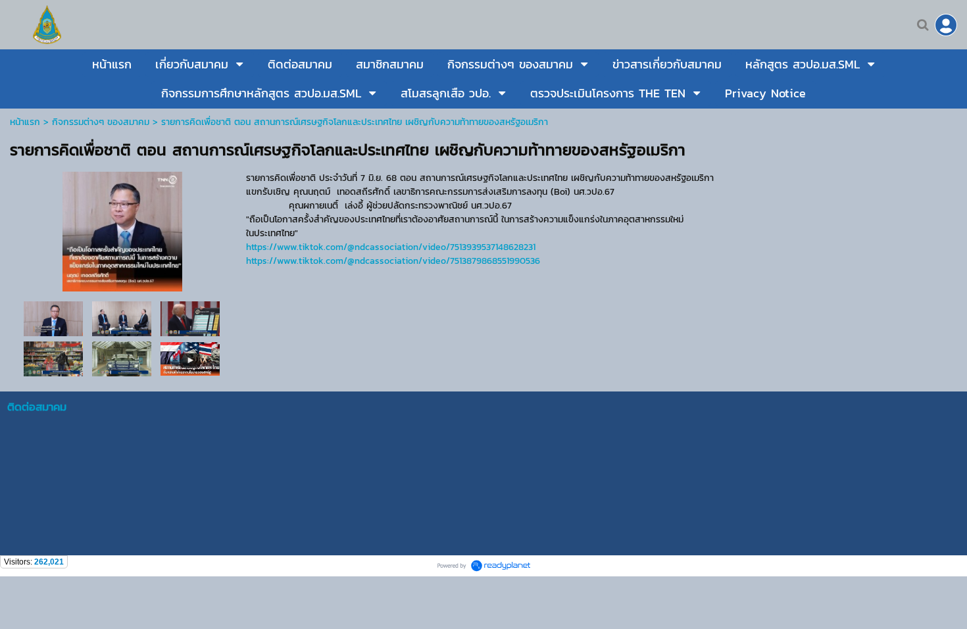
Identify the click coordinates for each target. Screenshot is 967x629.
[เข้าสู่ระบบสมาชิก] (946, 25)
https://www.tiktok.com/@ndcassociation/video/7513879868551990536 (393, 261)
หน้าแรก (25, 122)
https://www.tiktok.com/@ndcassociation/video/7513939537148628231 (390, 247)
